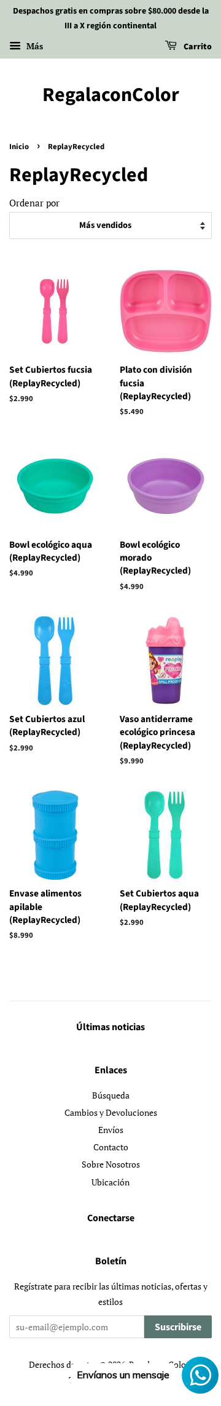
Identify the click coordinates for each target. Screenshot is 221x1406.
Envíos (110, 1130)
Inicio (19, 146)
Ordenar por (34, 203)
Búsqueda (111, 1095)
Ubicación (110, 1182)
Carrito (197, 47)
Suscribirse (178, 1327)
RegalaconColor (110, 95)
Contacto (110, 1147)
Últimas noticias (110, 1027)
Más (33, 46)
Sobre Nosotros (111, 1164)
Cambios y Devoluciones (110, 1112)
